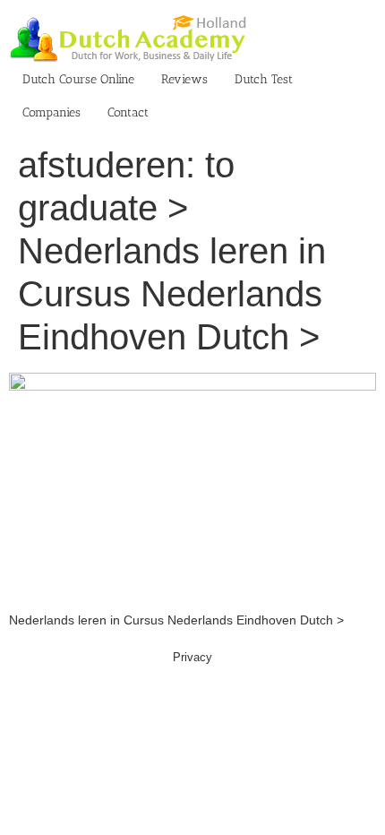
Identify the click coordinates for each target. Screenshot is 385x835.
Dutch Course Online (78, 79)
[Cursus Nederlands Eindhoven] (192, 381)
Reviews (184, 79)
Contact (128, 112)
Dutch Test (264, 79)
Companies (51, 112)
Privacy (192, 657)
